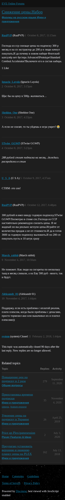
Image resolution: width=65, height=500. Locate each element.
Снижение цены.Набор (22, 11)
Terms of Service (11, 483)
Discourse (21, 491)
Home (5, 476)
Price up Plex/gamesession (18, 432)
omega (5, 406)
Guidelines (33, 476)
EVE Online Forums (13, 3)
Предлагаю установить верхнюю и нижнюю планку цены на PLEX (17, 450)
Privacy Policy (32, 483)
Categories (18, 476)
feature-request (18, 406)
